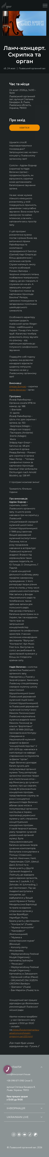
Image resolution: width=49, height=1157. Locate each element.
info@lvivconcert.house (18, 1074)
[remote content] (24, 128)
